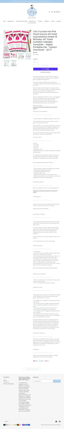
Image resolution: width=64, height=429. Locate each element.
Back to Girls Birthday (33, 369)
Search (5, 380)
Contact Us (6, 382)
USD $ (57, 11)
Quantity (35, 59)
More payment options (45, 72)
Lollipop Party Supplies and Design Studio (52, 424)
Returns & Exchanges (8, 383)
